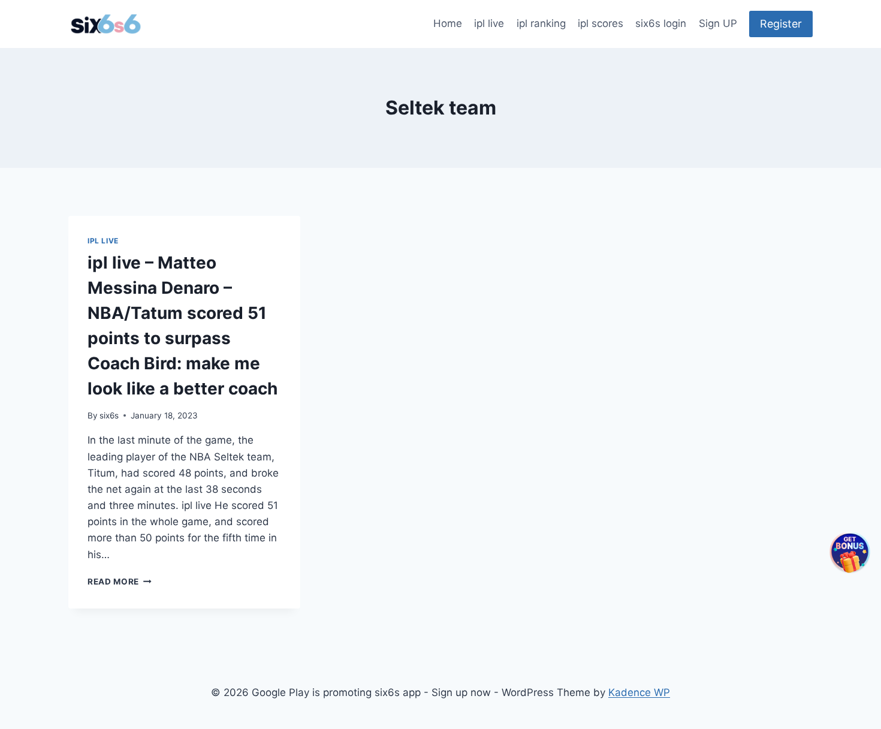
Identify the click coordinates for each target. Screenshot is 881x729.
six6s (109, 415)
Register (781, 23)
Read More (120, 581)
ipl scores (600, 23)
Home (447, 23)
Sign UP (718, 23)
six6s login (660, 23)
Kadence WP (639, 692)
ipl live (489, 23)
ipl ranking (541, 23)
